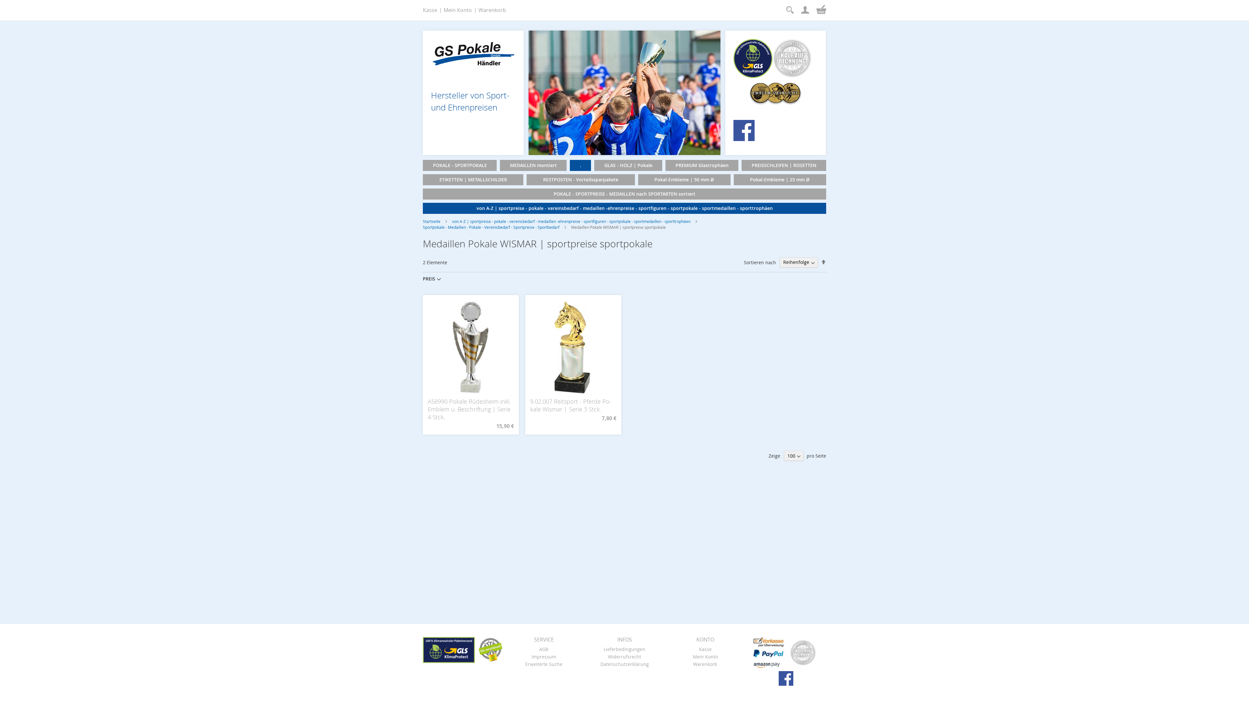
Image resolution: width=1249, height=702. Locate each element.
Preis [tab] (429, 279)
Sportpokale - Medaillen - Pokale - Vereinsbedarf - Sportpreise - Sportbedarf (491, 227)
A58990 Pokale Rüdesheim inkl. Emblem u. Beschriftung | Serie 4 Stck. (469, 409)
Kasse (430, 10)
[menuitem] (460, 165)
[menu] (624, 186)
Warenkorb (492, 10)
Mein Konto (458, 10)
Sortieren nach (760, 262)
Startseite (431, 221)
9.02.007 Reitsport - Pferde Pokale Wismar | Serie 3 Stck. (570, 405)
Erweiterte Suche (543, 664)
